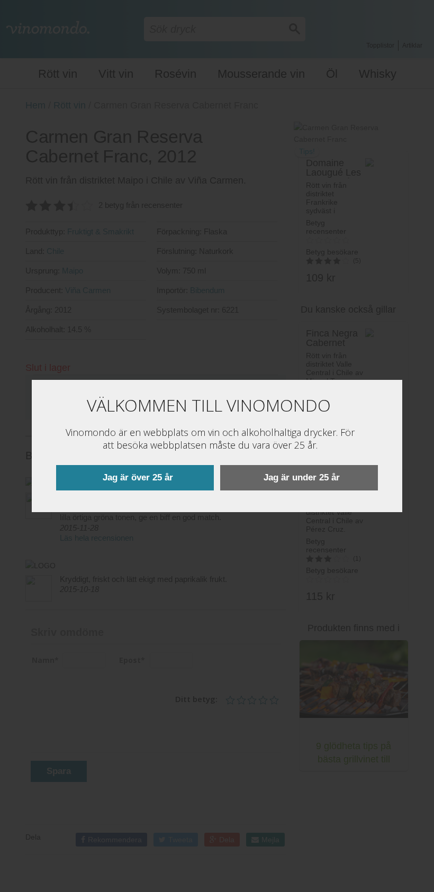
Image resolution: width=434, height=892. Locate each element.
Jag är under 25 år (302, 477)
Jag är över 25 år (138, 477)
